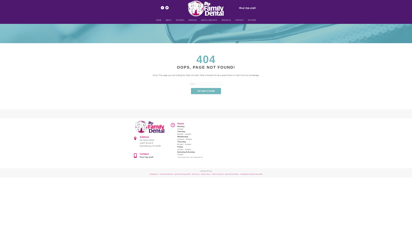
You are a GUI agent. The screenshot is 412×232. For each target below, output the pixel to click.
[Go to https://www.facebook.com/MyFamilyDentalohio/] (162, 8)
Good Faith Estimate (232, 174)
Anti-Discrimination (166, 174)
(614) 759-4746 (247, 8)
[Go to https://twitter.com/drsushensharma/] (167, 8)
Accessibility (153, 174)
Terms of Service (218, 174)
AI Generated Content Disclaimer (251, 174)
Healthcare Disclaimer (182, 174)
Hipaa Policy (196, 174)
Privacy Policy (206, 174)
